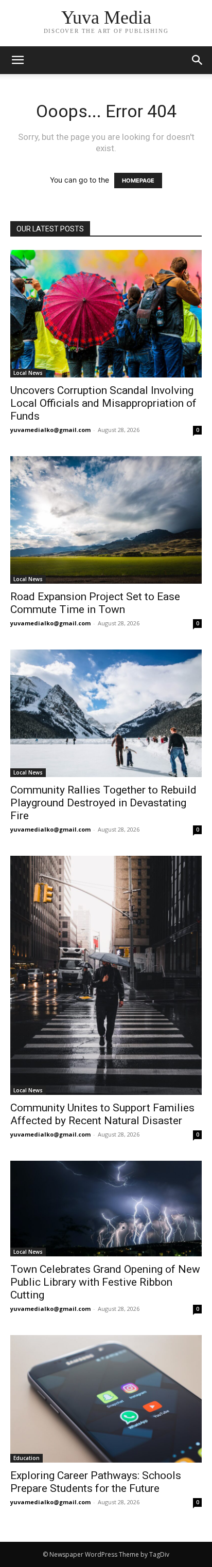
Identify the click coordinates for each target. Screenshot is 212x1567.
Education (26, 1458)
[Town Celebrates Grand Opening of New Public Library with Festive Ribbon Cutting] (106, 1208)
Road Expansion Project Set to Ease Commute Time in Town (95, 603)
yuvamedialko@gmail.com (50, 430)
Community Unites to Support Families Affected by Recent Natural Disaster (102, 1114)
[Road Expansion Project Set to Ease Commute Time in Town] (106, 520)
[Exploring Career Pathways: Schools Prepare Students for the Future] (106, 1399)
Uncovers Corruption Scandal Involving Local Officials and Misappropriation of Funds (103, 403)
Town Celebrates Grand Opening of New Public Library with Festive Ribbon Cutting (105, 1282)
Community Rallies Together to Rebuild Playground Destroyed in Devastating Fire (103, 803)
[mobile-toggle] (17, 60)
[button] (197, 60)
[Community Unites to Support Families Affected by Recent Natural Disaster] (106, 975)
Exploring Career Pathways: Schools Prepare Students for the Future (95, 1481)
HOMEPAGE (138, 180)
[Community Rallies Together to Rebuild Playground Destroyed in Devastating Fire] (106, 713)
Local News (28, 372)
